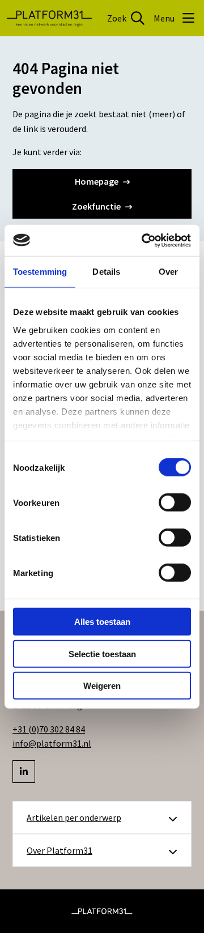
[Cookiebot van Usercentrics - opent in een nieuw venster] (144, 240)
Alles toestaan (102, 622)
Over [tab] (168, 271)
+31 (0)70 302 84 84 (48, 729)
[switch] (175, 502)
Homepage (96, 181)
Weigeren (102, 686)
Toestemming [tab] (40, 271)
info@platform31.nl (51, 743)
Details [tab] (106, 271)
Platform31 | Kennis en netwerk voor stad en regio (49, 18)
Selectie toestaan (102, 653)
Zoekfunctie (96, 206)
